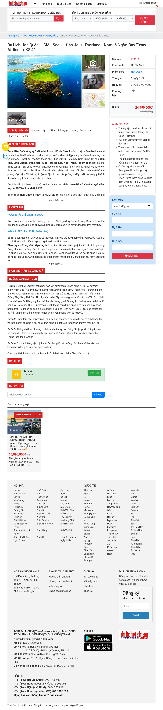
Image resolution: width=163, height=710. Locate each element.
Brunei (87, 533)
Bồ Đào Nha (136, 530)
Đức (109, 510)
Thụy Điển (136, 547)
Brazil (110, 497)
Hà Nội (17, 490)
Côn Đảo (41, 503)
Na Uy (87, 547)
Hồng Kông (89, 523)
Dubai (110, 523)
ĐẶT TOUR (134, 255)
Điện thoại (117, 241)
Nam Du (41, 537)
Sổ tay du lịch (84, 3)
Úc (85, 497)
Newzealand (113, 507)
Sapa (39, 493)
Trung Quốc (90, 513)
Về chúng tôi (55, 586)
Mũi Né (63, 500)
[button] (11, 83)
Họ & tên (117, 227)
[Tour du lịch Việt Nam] (17, 3)
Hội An (63, 493)
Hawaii (87, 507)
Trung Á (88, 560)
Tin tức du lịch (91, 576)
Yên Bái (41, 517)
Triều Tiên (112, 537)
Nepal (110, 553)
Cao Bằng (42, 530)
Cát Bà (17, 497)
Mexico (110, 500)
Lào (132, 517)
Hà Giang (18, 513)
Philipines (112, 530)
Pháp (133, 503)
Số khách (117, 213)
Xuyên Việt (42, 507)
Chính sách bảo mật (60, 590)
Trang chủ (46, 3)
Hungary (88, 543)
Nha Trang (19, 500)
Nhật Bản (88, 503)
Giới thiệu (101, 3)
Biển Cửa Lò (43, 520)
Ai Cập (110, 490)
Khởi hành (117, 199)
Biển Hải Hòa (20, 520)
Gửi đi (135, 615)
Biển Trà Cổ (66, 530)
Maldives (111, 527)
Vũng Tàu (18, 503)
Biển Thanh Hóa (45, 523)
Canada (134, 510)
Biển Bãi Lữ (65, 513)
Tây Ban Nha (137, 527)
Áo (108, 543)
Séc (133, 537)
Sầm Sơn (41, 510)
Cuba (110, 513)
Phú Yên (18, 517)
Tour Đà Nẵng (20, 493)
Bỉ (132, 513)
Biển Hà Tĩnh (66, 523)
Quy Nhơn (42, 500)
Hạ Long (64, 490)
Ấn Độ (87, 530)
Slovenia (111, 540)
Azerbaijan (136, 543)
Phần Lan (112, 547)
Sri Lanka (135, 550)
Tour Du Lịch (64, 3)
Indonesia (89, 527)
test (133, 553)
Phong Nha (42, 497)
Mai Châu (65, 507)
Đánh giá (94, 372)
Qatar (110, 550)
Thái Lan (88, 490)
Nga (86, 493)
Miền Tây (64, 503)
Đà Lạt (63, 497)
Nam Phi (135, 490)
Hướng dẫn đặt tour (60, 576)
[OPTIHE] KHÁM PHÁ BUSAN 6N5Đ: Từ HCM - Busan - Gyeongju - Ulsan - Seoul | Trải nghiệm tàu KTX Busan (23, 443)
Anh (86, 537)
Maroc (134, 497)
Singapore (112, 503)
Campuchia (89, 517)
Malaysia (88, 510)
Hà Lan (110, 517)
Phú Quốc (42, 490)
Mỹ (132, 493)
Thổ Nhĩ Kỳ (112, 533)
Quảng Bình (19, 510)
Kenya (87, 500)
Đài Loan (135, 507)
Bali (132, 523)
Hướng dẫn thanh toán (61, 581)
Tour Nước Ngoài (32, 35)
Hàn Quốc (50, 35)
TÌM (144, 20)
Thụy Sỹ (135, 520)
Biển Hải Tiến (43, 513)
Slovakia (135, 540)
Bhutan (134, 533)
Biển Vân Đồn (67, 510)
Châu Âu (88, 550)
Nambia (134, 500)
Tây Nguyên (66, 517)
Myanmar (112, 520)
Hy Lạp (87, 540)
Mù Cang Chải (67, 520)
